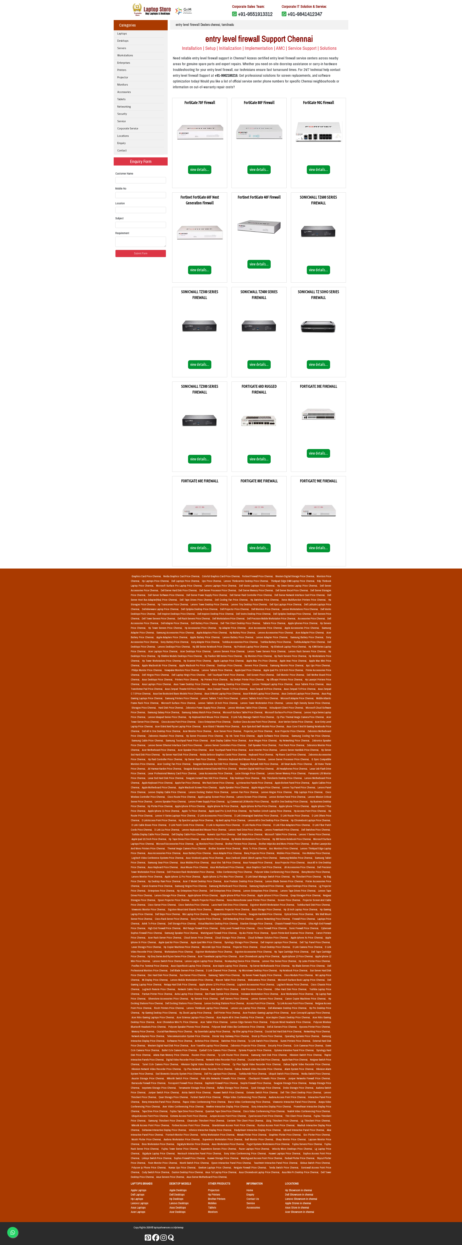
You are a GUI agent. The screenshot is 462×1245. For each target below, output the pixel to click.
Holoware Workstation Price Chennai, (260, 994)
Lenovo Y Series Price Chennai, (314, 834)
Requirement (122, 233)
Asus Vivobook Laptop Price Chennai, (205, 857)
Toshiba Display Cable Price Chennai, (151, 834)
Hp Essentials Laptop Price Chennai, (213, 1031)
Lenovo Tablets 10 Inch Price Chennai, (218, 703)
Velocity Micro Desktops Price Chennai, (292, 1148)
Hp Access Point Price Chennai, (310, 811)
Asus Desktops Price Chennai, (158, 679)
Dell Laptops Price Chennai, (186, 581)
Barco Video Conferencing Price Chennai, (249, 1101)
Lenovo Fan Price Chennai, (245, 792)
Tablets (121, 99)
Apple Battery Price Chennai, (205, 637)
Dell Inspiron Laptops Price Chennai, (279, 942)
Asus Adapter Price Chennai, (228, 853)
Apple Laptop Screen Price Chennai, (216, 796)
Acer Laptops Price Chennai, (163, 651)
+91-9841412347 (305, 14)
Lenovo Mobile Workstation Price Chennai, (192, 979)
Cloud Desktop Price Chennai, (275, 947)
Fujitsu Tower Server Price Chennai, (180, 1148)
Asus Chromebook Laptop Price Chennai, (259, 1172)
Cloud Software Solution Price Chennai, (268, 937)
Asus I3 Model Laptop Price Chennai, (222, 693)
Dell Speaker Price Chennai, (262, 745)
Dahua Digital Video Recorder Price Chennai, (307, 1064)
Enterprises (123, 63)
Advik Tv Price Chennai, (154, 923)
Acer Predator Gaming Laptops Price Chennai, (266, 1012)
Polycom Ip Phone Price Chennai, (149, 1167)
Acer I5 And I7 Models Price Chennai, (221, 726)
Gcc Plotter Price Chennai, (316, 1134)
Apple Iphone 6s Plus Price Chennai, (259, 806)
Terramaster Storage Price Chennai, (197, 1087)
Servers (121, 48)
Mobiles (212, 1203)
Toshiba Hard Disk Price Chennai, (313, 904)
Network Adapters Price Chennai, (148, 1036)
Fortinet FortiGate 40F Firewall (259, 197)
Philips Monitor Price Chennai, (147, 670)
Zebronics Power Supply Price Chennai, (206, 707)
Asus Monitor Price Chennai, (215, 839)
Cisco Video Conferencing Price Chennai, (264, 1111)
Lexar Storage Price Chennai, (147, 947)
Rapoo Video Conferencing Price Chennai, (205, 1101)
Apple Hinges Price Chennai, (266, 787)
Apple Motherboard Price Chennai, (159, 787)
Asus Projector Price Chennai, (290, 862)
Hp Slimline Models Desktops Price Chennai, (180, 656)
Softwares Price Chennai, (180, 1040)
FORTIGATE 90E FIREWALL (318, 481)
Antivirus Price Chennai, (207, 1040)
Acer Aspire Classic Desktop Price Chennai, (288, 1017)
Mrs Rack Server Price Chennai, (218, 782)
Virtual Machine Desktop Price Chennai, (218, 923)
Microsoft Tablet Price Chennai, (281, 834)
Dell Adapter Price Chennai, (175, 623)
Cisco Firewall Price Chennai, (272, 928)
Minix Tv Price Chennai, (255, 848)
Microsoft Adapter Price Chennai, (298, 698)
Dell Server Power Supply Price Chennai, (207, 595)
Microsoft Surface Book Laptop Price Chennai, (302, 979)
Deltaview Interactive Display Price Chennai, (164, 1130)
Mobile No (120, 188)
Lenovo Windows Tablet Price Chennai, (248, 707)
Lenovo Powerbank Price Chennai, (282, 829)
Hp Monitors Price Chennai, (259, 656)
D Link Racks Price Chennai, (257, 825)
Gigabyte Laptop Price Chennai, (159, 1153)
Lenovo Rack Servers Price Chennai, (307, 651)
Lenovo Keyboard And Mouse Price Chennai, (204, 829)
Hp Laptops (137, 1199)
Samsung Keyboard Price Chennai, (267, 886)
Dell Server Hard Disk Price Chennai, (179, 590)
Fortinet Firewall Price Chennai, (258, 576)
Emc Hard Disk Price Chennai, (163, 975)
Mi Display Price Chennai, (155, 979)
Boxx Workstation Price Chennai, (158, 1144)
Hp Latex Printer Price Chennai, (314, 961)
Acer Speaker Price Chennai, (193, 750)
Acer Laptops (138, 1212)
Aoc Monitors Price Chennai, (284, 848)
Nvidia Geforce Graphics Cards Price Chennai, (223, 754)
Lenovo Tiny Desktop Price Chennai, (249, 604)
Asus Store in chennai (297, 1207)
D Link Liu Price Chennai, (167, 829)
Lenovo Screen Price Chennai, (252, 796)
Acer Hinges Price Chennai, (263, 740)
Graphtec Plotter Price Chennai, (285, 1134)
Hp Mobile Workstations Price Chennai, (251, 839)
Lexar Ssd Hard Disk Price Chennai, (166, 778)
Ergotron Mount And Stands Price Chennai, (190, 909)
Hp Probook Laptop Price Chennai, (251, 646)
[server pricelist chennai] (163, 1237)
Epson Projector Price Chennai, (174, 900)
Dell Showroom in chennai (299, 1194)
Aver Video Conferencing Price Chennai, (184, 1106)
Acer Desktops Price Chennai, (196, 651)
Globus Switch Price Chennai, (315, 1163)
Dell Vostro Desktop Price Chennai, (254, 613)
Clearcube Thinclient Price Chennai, (206, 1120)
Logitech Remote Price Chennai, (159, 989)
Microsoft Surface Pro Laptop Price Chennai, (179, 585)
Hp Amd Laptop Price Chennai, (231, 820)
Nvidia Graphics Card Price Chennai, (181, 576)
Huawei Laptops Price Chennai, (285, 1153)
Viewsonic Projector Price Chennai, (232, 909)
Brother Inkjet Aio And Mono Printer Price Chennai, (284, 843)
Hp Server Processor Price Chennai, (205, 735)
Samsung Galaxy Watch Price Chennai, (201, 712)
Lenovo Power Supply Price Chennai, (207, 801)
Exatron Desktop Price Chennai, (188, 1172)
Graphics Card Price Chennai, (147, 576)
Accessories (124, 92)
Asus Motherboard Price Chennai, (227, 867)
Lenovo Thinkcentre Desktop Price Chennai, (246, 581)
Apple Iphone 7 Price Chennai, (294, 806)
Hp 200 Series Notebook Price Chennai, (213, 646)
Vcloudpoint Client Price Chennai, (286, 707)
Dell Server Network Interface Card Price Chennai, (300, 595)
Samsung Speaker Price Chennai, (182, 933)
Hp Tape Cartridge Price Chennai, (292, 951)
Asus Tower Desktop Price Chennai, (192, 684)
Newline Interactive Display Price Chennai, (228, 1106)
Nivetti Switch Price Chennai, (195, 1163)
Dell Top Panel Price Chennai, (315, 942)
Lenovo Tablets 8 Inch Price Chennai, (260, 698)
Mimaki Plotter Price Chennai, (252, 1134)
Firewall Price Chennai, (304, 918)
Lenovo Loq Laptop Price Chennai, (249, 1008)
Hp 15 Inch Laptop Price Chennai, (301, 909)
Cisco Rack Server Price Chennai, (172, 918)
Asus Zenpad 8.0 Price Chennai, (266, 689)
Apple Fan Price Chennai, (188, 782)
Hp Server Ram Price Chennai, (200, 759)
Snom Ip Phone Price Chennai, (267, 1036)
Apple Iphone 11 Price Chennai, (164, 811)
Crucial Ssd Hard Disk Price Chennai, (283, 1031)
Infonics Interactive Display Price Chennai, (211, 1130)
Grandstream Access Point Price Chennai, (234, 1125)
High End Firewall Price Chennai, (165, 928)
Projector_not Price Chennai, (259, 731)
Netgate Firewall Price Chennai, (250, 1167)
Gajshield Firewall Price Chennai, (222, 1083)
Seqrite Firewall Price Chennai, (256, 1083)
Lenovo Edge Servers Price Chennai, (249, 1022)
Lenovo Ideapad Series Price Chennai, (167, 717)
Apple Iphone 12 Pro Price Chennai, (217, 984)
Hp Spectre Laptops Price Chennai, (196, 820)
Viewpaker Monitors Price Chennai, (182, 670)
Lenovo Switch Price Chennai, (168, 961)
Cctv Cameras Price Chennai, (309, 1045)
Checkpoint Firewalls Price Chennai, (268, 1078)
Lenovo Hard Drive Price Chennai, (246, 829)
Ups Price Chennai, (212, 581)
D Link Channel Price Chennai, (221, 970)
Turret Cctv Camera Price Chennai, (161, 1064)
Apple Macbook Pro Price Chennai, (197, 665)
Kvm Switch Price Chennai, (225, 989)
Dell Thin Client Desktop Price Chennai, (241, 623)
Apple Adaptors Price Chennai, (212, 632)
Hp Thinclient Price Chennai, (307, 876)
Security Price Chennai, (280, 1045)
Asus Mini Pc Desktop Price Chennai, (300, 1172)
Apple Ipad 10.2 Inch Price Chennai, (149, 839)
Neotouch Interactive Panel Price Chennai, (200, 1153)
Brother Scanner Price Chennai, (225, 848)
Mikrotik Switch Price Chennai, (183, 1078)
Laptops (122, 33)
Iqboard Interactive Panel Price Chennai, (304, 1130)
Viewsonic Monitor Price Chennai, (149, 909)
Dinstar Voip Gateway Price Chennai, (231, 1036)
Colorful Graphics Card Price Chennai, (221, 576)
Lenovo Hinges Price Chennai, (277, 792)
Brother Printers (216, 1199)
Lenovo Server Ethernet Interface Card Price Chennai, (175, 745)
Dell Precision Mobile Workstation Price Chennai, (271, 618)
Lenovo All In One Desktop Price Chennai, (268, 820)
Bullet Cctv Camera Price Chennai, (180, 1050)
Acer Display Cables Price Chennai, (228, 740)
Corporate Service (127, 128)
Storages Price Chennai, (144, 707)
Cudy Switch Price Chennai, (156, 1172)
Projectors (213, 1190)
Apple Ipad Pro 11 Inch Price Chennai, (228, 811)
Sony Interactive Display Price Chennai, (271, 1106)
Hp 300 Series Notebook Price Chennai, (292, 839)
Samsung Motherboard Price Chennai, (228, 886)
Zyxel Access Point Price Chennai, (266, 1116)
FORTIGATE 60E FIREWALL (199, 481)
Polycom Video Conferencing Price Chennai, (277, 872)
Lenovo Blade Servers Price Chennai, (284, 881)
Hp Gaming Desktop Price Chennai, (160, 1012)
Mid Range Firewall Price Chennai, (201, 928)
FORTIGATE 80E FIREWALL (259, 481)
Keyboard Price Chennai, (261, 754)
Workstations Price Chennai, (179, 951)
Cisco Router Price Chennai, (182, 796)
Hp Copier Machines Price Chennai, (182, 947)
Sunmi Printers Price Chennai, (295, 1040)
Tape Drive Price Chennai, (155, 1111)
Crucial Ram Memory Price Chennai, (175, 1031)
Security (122, 114)
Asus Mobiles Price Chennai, (195, 862)
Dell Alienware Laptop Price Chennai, (161, 609)
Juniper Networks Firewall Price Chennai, (309, 1078)
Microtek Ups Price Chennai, (217, 947)
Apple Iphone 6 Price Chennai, (190, 806)
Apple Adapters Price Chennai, (172, 637)
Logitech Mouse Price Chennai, (293, 984)
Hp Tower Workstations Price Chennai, (162, 660)
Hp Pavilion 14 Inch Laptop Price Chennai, (271, 811)
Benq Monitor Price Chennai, (316, 872)
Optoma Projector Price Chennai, (256, 1050)
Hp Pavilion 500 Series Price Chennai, (223, 656)
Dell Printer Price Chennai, (227, 1012)
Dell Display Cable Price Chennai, (189, 834)
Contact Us (253, 1199)
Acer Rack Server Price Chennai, (165, 937)
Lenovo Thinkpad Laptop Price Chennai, (273, 684)
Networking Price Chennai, (317, 1031)
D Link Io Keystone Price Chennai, (223, 825)
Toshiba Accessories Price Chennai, (240, 642)
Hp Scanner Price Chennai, (198, 660)
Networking (124, 107)
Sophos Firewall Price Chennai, (190, 1158)
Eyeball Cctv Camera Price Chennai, (218, 1050)
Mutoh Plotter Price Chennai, (147, 1139)
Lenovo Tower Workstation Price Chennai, (262, 703)
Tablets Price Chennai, (275, 623)
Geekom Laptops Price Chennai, (215, 1167)
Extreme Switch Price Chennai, (263, 1092)
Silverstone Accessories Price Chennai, (168, 998)
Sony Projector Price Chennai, (206, 918)
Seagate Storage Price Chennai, (291, 1083)
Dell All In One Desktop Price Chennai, (162, 731)
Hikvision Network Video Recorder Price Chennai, (157, 1069)
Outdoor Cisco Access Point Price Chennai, (255, 721)
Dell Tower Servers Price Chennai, (159, 618)
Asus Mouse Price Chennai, (194, 867)
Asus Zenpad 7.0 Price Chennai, (300, 689)
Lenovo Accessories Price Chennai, (276, 632)
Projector (122, 77)
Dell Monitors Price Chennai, (266, 609)
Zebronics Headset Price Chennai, (166, 735)
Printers (121, 70)
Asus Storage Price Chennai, (267, 909)
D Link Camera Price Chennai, (308, 947)
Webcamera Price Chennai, (262, 979)
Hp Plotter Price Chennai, (161, 806)
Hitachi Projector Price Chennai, (208, 900)
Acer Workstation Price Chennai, (298, 994)
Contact (122, 150)
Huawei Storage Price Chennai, (223, 1158)
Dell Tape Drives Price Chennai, (196, 599)
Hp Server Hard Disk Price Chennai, (180, 754)
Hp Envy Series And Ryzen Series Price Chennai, (172, 956)
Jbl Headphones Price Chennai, (292, 768)
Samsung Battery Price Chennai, (307, 637)
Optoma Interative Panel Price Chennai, (294, 1050)
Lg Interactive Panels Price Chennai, (254, 782)
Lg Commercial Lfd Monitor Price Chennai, (248, 801)
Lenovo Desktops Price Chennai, (174, 646)
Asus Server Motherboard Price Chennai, (207, 1177)
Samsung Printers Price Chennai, (182, 698)
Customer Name (124, 173)
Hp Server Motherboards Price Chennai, (270, 965)
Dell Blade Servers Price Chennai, (187, 970)
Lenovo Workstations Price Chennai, (300, 609)
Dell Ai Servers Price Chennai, (282, 1026)
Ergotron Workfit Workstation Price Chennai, (272, 904)
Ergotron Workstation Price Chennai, (215, 951)
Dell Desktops (177, 1194)
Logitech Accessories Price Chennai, (256, 984)
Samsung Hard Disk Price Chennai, (269, 1055)
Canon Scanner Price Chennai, (157, 886)
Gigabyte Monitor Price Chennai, (193, 1144)
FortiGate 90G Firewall (318, 102)
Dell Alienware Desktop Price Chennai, (288, 1008)
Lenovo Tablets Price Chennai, (218, 670)
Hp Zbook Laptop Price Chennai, (196, 1012)
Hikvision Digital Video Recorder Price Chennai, (206, 1064)
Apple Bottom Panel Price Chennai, (293, 782)
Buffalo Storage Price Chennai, (233, 1087)
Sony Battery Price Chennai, (175, 642)
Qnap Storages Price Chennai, (306, 895)
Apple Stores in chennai (298, 1203)
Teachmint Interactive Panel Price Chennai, (276, 1163)
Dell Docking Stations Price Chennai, (184, 1003)
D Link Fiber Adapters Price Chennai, (292, 825)
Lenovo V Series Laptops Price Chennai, (175, 815)
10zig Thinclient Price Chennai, (282, 1120)
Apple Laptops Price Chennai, (229, 660)
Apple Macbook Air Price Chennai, (160, 665)
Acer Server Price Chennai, (228, 731)
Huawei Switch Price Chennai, (229, 1092)
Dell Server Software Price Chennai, (166, 595)
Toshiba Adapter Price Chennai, (310, 642)
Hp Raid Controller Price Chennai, (165, 759)
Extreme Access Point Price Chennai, (189, 1116)
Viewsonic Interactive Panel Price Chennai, (295, 1101)
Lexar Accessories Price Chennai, (216, 773)
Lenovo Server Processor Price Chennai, (289, 759)
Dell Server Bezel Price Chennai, (292, 590)
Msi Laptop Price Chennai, (195, 914)
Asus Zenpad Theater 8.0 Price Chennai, (185, 689)
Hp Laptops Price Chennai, (156, 581)
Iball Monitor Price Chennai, (259, 1139)
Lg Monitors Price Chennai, (210, 843)
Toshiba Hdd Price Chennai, (253, 1073)
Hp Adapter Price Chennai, (233, 628)
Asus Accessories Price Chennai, (165, 853)
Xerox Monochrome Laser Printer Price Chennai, (251, 900)
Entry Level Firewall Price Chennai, (238, 928)
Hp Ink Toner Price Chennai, (241, 735)
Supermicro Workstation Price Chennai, (222, 1139)
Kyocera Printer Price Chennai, (314, 1026)
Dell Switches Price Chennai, (315, 829)
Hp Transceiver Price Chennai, (173, 604)
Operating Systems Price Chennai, (302, 1036)
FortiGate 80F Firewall (259, 102)
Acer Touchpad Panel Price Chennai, (228, 750)
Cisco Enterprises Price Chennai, (215, 721)
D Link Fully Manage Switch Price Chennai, (253, 717)
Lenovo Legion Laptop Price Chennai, (204, 961)
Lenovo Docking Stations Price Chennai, (224, 1003)
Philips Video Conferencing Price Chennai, (245, 1097)
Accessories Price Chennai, (312, 618)
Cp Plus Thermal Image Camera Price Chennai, (301, 717)
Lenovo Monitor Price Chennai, (147, 876)
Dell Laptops (137, 1194)
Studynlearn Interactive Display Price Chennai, (258, 1130)
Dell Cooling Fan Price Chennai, (232, 599)
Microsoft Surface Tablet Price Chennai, (243, 712)
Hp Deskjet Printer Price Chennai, (247, 679)
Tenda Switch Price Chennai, (284, 1167)
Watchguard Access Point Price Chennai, (262, 1158)
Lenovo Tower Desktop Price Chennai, (210, 604)
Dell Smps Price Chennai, (250, 834)
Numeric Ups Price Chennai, (221, 834)
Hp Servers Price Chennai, (205, 998)
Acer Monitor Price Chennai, (197, 731)
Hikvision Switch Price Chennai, (306, 1055)
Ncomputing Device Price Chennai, (243, 961)
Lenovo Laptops (139, 1203)
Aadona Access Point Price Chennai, (288, 1097)
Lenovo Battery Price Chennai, (239, 637)
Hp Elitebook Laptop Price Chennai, (289, 646)
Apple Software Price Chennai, (274, 735)
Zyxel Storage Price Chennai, (266, 1087)
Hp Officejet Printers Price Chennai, (285, 679)
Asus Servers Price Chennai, (170, 1177)
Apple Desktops (178, 1190)
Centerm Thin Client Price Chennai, (246, 1120)
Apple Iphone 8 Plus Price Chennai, (238, 895)
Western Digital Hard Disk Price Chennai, (168, 1045)
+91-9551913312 (255, 14)
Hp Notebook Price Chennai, (294, 970)
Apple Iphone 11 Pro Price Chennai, (183, 876)
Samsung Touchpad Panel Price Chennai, (187, 740)
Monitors (122, 85)
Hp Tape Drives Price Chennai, (184, 839)
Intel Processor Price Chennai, (257, 989)
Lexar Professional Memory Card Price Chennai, (172, 773)
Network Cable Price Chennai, (194, 989)
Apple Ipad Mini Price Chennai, (207, 942)
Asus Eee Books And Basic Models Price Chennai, (178, 693)
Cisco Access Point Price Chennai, (179, 721)
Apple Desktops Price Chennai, (301, 886)
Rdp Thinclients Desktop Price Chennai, (282, 778)
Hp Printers (214, 1194)
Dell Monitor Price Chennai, (291, 674)
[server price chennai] (156, 1237)
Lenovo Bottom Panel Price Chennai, (287, 796)
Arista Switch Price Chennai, (197, 1092)
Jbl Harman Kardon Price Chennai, (165, 768)
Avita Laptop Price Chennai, (189, 994)
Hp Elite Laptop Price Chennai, (248, 1031)
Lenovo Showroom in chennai (301, 1199)
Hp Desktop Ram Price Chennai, (165, 881)
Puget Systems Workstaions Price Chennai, (269, 1144)
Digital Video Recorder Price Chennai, (185, 1059)
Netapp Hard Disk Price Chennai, (181, 984)
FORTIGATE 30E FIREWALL (318, 386)
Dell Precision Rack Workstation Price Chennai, (191, 872)
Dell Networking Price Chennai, (239, 918)
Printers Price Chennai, (187, 679)
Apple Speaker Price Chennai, (234, 787)
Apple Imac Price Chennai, (294, 660)
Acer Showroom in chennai (299, 1212)
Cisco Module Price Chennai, (299, 975)
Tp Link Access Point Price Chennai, (295, 1003)
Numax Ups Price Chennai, (183, 1167)
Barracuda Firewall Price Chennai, (149, 1083)
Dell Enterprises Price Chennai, (226, 890)
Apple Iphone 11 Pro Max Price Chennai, (223, 876)
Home (250, 1190)
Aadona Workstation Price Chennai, (182, 1139)
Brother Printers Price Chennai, (241, 843)
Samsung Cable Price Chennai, (148, 740)
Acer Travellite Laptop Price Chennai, (210, 1045)
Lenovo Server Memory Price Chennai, (287, 773)
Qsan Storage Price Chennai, (174, 1097)
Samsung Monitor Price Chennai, (287, 665)
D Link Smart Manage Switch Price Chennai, (268, 876)
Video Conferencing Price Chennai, (235, 872)
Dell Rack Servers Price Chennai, (194, 618)
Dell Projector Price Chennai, (235, 609)
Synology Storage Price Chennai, (242, 942)
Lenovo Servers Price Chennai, (229, 651)
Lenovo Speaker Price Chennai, (171, 801)
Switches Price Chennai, (234, 1040)
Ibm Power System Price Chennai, (222, 994)
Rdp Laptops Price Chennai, (309, 792)
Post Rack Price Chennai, (292, 745)
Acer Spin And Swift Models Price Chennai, (263, 726)
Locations (123, 136)
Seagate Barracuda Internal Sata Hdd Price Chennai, (210, 768)
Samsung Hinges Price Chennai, (191, 886)
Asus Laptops (138, 1207)
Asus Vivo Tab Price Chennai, (226, 862)
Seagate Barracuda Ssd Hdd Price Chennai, (216, 764)
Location (120, 203)
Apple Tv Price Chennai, (194, 811)
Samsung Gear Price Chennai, (163, 862)
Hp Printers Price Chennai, (215, 679)
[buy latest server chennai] (171, 1237)
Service (121, 121)
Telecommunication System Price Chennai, (189, 1036)
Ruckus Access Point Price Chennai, (277, 1125)
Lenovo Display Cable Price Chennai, (167, 792)
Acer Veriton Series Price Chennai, (296, 721)
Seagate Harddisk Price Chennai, (266, 914)
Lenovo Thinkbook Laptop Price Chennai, (208, 1008)
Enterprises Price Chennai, (162, 890)
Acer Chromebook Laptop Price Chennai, (260, 956)
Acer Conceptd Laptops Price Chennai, (310, 1012)
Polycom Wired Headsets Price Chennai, (291, 1022)
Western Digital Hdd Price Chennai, (257, 768)
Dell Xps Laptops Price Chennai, (286, 604)
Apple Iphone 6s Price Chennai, (223, 806)
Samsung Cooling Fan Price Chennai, (311, 735)
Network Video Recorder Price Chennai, (226, 1059)
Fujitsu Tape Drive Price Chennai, (187, 1111)
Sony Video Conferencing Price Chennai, (245, 1153)
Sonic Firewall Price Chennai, (304, 928)
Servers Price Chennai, (257, 665)
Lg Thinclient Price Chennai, (315, 1120)
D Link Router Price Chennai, (295, 815)
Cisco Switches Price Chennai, (194, 904)
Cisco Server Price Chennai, (162, 904)
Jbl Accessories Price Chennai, (300, 867)
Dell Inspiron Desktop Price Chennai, (216, 613)
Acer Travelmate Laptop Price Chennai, (218, 956)
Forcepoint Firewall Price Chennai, (186, 1083)
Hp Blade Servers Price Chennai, (309, 965)
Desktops (122, 41)
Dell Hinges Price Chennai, (156, 674)
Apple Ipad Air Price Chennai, (174, 942)
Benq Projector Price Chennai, (259, 853)
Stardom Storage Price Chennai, (256, 923)
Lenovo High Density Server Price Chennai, (308, 703)
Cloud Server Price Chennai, (199, 937)
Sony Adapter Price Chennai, (206, 642)
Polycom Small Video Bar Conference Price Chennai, (239, 1026)
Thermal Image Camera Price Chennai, (187, 848)
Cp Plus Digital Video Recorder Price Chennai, (257, 1064)
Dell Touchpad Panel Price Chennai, (226, 674)
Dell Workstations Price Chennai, (229, 618)
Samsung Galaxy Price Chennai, (164, 712)
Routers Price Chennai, (204, 1055)
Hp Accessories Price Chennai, (201, 628)
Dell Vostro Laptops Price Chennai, (257, 585)
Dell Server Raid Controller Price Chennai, (251, 595)
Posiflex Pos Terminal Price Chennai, (150, 965)
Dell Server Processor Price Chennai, (218, 590)
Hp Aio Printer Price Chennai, (254, 933)
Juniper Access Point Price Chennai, (228, 1116)
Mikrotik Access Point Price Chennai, (151, 1125)
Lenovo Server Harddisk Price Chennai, (300, 750)
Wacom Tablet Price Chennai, (231, 979)
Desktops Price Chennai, (230, 665)
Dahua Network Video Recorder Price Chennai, (259, 1069)
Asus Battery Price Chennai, (197, 853)
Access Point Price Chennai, (261, 1003)
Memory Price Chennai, (143, 1031)
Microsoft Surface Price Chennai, (179, 703)
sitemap (180, 1227)
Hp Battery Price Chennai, (243, 632)
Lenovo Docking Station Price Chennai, (209, 792)
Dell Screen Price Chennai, (261, 674)
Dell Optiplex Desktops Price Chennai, (292, 613)
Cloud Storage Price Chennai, (231, 937)
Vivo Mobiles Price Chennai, (316, 853)
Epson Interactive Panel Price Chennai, (232, 1163)
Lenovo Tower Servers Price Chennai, (267, 651)
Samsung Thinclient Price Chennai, (167, 1120)
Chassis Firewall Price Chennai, (291, 923)
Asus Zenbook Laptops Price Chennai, (301, 693)
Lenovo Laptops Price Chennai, (221, 585)
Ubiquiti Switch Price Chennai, (284, 1073)
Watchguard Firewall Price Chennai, (219, 933)
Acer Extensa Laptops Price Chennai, (196, 1017)
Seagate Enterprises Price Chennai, (229, 914)
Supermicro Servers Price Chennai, (219, 1148)
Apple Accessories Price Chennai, (302, 628)
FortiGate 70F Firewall (199, 102)
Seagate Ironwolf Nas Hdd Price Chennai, (207, 778)
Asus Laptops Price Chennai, (157, 684)
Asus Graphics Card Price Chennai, (264, 867)
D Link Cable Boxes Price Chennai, (149, 825)
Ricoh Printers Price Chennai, (169, 1008)
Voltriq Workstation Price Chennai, (218, 1134)
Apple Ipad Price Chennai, (248, 670)
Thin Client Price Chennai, (298, 1116)
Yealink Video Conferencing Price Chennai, (308, 1111)
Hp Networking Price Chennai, (295, 740)
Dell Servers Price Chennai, (235, 998)
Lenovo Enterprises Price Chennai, (261, 890)
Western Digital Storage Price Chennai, (295, 576)
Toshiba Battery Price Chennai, (276, 642)
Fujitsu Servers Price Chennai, (307, 1144)
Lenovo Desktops (179, 1203)
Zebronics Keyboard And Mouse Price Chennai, (242, 759)
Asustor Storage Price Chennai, (148, 1078)
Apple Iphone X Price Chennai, (273, 895)
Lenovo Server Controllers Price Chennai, (225, 745)
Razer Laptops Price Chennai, (255, 1148)
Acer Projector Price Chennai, (290, 731)
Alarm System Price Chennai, (300, 1069)
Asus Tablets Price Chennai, (310, 684)
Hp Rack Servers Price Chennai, (290, 656)
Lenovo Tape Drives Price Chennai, (298, 890)
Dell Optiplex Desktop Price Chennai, (200, 609)
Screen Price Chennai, (289, 900)
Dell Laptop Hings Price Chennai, (189, 674)
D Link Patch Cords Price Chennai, (187, 825)
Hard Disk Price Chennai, (171, 707)
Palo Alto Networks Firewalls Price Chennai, (224, 1078)
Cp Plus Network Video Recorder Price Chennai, (209, 1069)
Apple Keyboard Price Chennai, (158, 782)
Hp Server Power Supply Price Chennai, (262, 975)
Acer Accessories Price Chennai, (266, 628)
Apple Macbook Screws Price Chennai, (198, 787)
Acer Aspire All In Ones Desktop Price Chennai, (241, 1017)
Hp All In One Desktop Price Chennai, (290, 801)
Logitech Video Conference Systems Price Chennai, (158, 857)
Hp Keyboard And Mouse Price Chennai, (209, 717)
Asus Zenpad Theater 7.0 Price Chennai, (228, 689)
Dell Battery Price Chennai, (205, 623)
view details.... (199, 169)
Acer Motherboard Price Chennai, (159, 750)
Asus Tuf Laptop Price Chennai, (221, 1172)
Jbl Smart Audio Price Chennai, (297, 764)
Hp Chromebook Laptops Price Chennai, (311, 820)
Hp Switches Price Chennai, (265, 599)
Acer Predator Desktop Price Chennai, (244, 881)
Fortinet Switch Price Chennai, (206, 1097)
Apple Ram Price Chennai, (295, 1059)
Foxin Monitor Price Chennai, (163, 1163)
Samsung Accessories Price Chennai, (175, 632)
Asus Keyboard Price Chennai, (163, 867)
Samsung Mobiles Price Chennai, (296, 857)
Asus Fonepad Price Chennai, (258, 862)
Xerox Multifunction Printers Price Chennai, (304, 599)
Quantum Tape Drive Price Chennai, (223, 1111)
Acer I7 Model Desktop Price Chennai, (203, 881)
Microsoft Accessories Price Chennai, (175, 843)
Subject (119, 218)
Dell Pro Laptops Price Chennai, (220, 1073)
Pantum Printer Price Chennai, (157, 994)
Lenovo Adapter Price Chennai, (272, 637)
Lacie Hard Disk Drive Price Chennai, (230, 904)
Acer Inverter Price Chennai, (263, 750)
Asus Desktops (177, 1207)
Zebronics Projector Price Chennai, (248, 1045)
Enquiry (121, 143)
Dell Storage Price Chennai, (182, 923)
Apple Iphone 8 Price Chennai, (203, 895)
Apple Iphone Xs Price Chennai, (307, 937)
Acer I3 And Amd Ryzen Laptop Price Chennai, (178, 726)
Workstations (125, 55)
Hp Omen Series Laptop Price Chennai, (298, 585)
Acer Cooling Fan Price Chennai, (174, 764)
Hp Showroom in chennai (298, 1190)
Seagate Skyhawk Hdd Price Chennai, (260, 764)
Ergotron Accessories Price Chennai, (254, 951)
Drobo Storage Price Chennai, (299, 1087)
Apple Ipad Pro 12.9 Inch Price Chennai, (283, 670)
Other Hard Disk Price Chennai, (291, 989)
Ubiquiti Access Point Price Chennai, (150, 1116)
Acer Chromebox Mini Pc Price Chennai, (178, 1022)
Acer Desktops (177, 1212)
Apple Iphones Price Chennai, (303, 623)
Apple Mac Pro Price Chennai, (262, 660)
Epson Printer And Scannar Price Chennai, (293, 933)
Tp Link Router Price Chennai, (234, 1055)
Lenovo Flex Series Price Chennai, (279, 961)
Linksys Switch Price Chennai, (157, 1158)
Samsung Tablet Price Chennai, (224, 975)
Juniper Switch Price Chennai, (164, 1092)
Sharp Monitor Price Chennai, (291, 1139)
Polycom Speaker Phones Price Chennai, (189, 1026)
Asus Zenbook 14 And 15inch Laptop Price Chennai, (252, 857)
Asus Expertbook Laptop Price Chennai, (191, 965)
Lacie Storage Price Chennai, (250, 773)
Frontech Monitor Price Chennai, (182, 1134)
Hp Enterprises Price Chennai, (192, 890)
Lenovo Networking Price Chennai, (273, 918)
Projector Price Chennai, (246, 947)
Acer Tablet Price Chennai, (215, 1022)
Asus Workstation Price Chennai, (228, 1144)
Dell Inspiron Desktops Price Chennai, (177, 613)
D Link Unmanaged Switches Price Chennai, (256, 815)
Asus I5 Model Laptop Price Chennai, (261, 693)
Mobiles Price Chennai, (289, 853)
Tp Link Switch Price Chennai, (263, 1040)
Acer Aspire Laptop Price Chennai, (230, 965)
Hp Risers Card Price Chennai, (291, 754)
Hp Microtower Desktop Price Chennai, (258, 970)
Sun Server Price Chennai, (193, 975)
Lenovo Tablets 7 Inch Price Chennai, (220, 698)
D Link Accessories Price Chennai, (215, 815)
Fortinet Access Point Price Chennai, (191, 1125)
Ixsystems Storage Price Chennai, (159, 1087)
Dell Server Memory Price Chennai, (256, 590)
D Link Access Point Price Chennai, (159, 820)
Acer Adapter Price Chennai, (310, 632)
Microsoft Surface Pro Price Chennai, (284, 712)
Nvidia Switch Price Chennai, (315, 1073)
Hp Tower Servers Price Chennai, (165, 628)
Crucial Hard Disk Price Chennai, (264, 1059)
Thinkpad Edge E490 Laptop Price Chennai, (293, 581)
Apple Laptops (138, 1190)
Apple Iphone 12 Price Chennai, (298, 956)
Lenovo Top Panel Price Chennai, (299, 787)
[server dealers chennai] (148, 1237)
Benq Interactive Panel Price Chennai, (161, 1101)
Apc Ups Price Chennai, (318, 665)
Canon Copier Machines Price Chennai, (306, 998)
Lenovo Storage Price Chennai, (170, 895)
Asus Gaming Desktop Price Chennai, (231, 684)
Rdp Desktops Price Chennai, (245, 778)
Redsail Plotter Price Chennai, (300, 1158)
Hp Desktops (176, 1199)
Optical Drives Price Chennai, (299, 914)
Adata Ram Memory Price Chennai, (171, 1055)
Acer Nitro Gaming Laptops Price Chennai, (153, 1017)
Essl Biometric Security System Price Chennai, (179, 1073)
